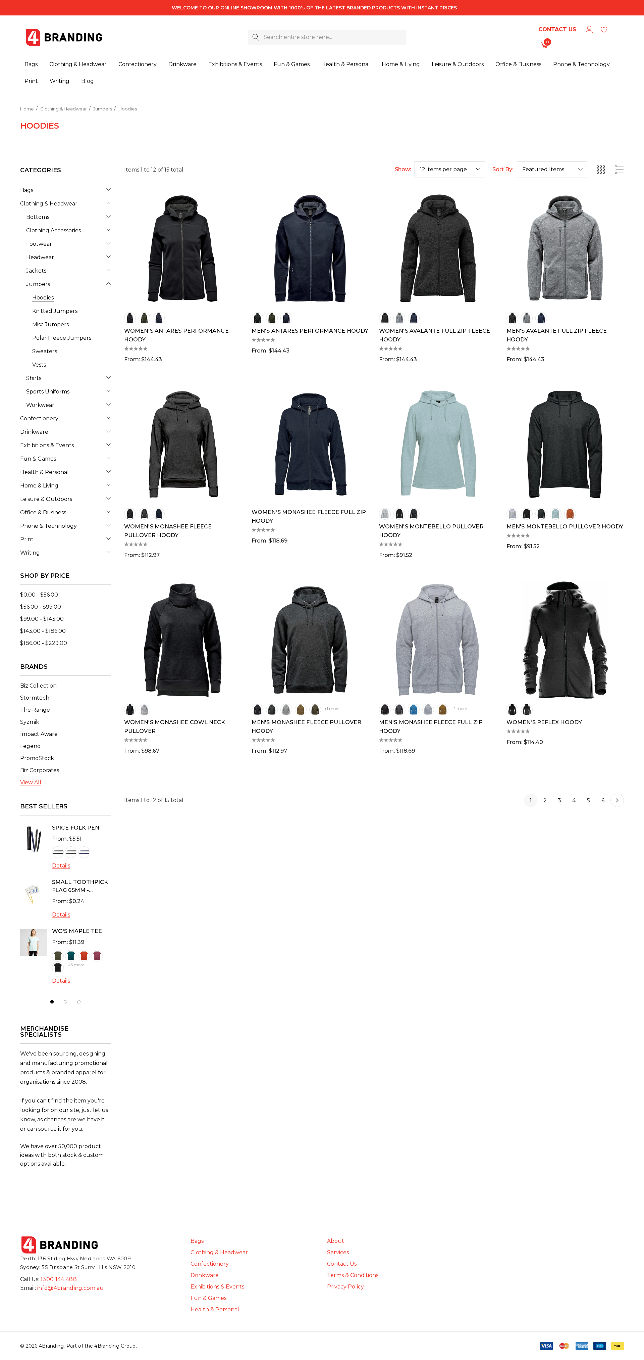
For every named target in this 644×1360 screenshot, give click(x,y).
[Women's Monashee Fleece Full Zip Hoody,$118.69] (310, 444)
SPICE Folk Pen (75, 828)
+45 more (75, 964)
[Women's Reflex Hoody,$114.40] (565, 640)
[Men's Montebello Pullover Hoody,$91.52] (565, 444)
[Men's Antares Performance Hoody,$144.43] (310, 248)
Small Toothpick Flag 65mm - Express (80, 887)
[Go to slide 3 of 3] (78, 1001)
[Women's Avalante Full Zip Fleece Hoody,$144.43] (437, 248)
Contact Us (557, 29)
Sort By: (502, 169)
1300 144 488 (59, 1279)
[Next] (617, 800)
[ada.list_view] (619, 169)
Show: (403, 169)
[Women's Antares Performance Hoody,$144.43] (182, 248)
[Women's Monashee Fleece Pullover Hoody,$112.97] (182, 444)
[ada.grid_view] (600, 169)
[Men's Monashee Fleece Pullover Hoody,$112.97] (310, 640)
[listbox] (552, 169)
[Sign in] (588, 29)
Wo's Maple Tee (77, 931)
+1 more (331, 708)
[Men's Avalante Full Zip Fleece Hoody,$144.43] (565, 248)
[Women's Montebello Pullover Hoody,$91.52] (437, 444)
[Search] (255, 37)
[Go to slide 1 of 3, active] (52, 1001)
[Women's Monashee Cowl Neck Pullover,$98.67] (182, 640)
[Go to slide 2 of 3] (65, 1001)
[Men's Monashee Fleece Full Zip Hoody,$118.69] (437, 640)
